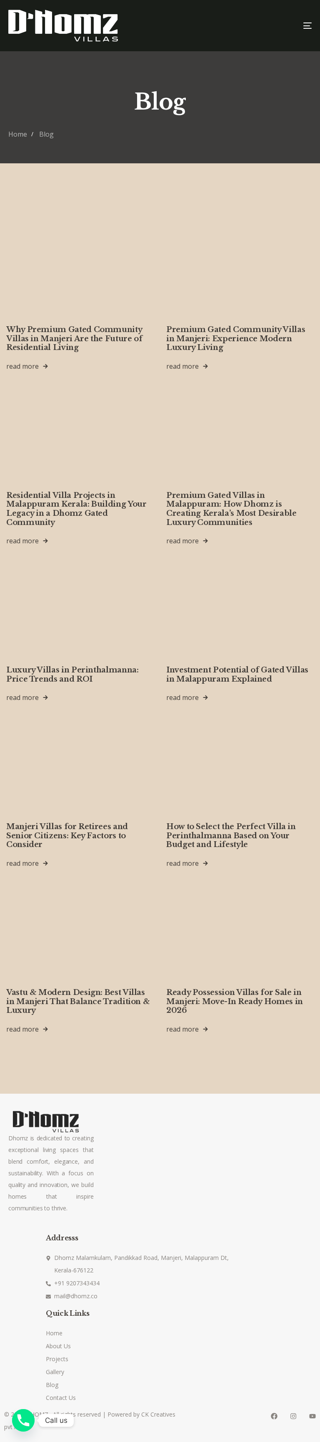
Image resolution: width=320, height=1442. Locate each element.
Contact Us (61, 1398)
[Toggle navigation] (261, 25)
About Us (58, 1346)
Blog (52, 1385)
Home (54, 1333)
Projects (57, 1359)
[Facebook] (274, 1416)
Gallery (55, 1372)
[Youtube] (312, 1416)
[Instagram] (293, 1416)
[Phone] (23, 1420)
